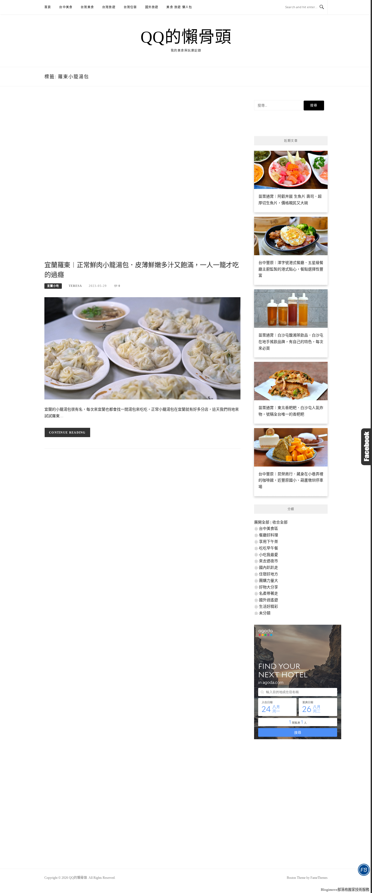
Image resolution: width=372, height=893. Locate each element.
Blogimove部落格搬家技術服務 (345, 890)
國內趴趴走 (268, 568)
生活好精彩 (268, 607)
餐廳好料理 (268, 535)
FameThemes (319, 878)
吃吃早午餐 (268, 548)
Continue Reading (67, 432)
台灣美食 (87, 7)
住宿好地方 (268, 574)
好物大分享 (268, 587)
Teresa (75, 285)
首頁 (47, 7)
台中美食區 (268, 529)
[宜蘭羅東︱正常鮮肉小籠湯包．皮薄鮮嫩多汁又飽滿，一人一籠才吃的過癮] (142, 348)
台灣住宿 (130, 7)
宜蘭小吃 (53, 285)
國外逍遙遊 (268, 600)
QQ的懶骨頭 (186, 37)
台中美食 (65, 7)
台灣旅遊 (108, 7)
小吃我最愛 (268, 555)
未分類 (264, 613)
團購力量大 (268, 581)
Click (366, 446)
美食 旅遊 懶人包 (179, 7)
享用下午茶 (268, 542)
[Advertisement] (142, 180)
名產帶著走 (268, 593)
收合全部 (280, 522)
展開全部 (261, 522)
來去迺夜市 (268, 561)
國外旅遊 (151, 7)
